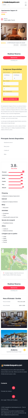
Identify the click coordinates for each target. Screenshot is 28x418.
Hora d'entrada (6, 305)
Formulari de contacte (6, 391)
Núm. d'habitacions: (7, 91)
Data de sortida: (16, 72)
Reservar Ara (14, 57)
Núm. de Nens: (6, 86)
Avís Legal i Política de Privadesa (9, 400)
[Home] (11, 365)
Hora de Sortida (6, 301)
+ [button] (2, 250)
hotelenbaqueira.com (6, 369)
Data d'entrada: (6, 72)
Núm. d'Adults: (6, 80)
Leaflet (26, 269)
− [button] (2, 252)
